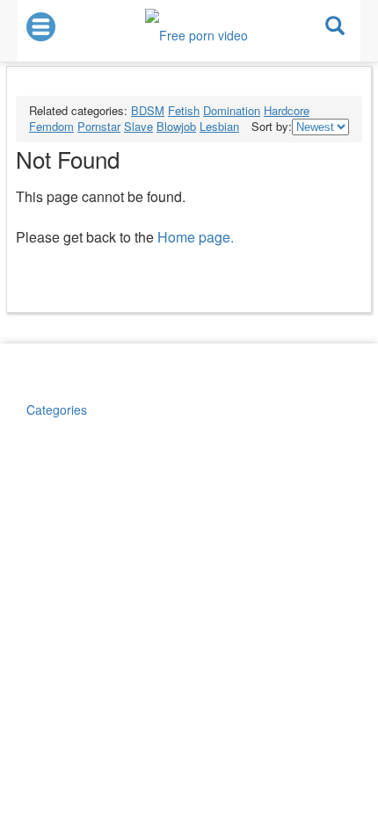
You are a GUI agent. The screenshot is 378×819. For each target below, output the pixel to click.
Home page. (195, 237)
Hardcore (286, 110)
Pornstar (98, 126)
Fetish (184, 110)
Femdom (51, 126)
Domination (231, 110)
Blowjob (176, 126)
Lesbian (219, 126)
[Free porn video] (196, 29)
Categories (56, 409)
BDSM (147, 110)
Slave (138, 126)
